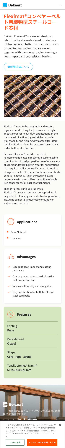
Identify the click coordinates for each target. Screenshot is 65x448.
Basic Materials (18, 232)
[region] (32, 434)
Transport (15, 238)
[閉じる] (60, 425)
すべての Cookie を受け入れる (42, 442)
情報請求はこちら (18, 67)
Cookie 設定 (15, 442)
